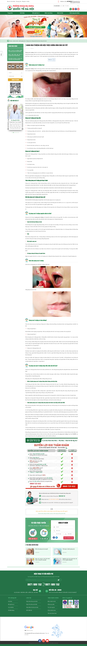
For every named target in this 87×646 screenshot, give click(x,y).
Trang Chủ (10, 13)
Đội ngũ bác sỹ (11, 604)
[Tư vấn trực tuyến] (54, 499)
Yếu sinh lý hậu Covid (52, 613)
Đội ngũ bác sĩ (35, 13)
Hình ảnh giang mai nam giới (41, 549)
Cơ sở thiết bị (11, 607)
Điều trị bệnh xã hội (52, 601)
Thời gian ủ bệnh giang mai (69, 549)
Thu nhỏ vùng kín (51, 607)
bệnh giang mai (22, 41)
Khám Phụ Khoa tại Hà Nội (31, 604)
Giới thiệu (22, 13)
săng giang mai (38, 175)
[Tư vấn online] (76, 9)
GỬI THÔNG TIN (68, 537)
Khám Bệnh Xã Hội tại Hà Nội (32, 607)
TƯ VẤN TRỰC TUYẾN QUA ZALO (15, 94)
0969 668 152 (62, 496)
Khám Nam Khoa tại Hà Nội (31, 601)
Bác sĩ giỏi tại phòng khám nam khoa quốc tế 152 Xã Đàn (15, 51)
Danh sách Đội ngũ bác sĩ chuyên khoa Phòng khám (15, 55)
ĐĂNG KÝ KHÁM (15, 80)
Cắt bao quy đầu (51, 604)
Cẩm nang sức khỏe (74, 13)
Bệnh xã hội (60, 13)
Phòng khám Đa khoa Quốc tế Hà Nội (75, 2)
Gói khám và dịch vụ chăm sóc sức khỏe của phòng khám (15, 59)
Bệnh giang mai (28, 108)
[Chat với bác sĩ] (73, 9)
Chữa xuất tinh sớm (52, 610)
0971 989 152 (35, 584)
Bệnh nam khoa (48, 13)
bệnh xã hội (15, 41)
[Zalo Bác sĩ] (71, 607)
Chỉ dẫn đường (11, 610)
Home (11, 41)
